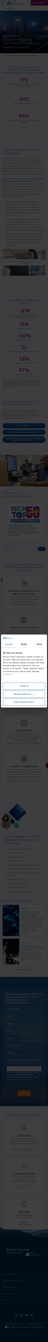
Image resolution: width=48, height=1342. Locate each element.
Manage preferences (23, 694)
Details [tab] (24, 644)
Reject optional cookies (24, 702)
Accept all (24, 686)
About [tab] (39, 644)
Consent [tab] (8, 644)
